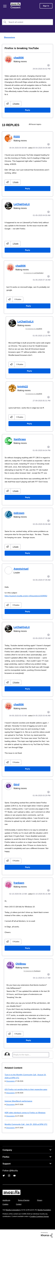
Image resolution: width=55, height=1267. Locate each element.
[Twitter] (4, 1197)
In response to (35, 276)
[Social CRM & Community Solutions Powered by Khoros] (46, 1261)
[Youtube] (14, 1197)
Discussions (9, 37)
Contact (33, 1226)
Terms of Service (25, 1222)
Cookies (19, 1226)
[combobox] (27, 22)
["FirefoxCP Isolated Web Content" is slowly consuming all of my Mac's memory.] (51, 127)
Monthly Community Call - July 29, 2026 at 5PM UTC (27, 1146)
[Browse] (5, 6)
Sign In (46, 6)
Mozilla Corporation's (14, 1231)
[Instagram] (9, 1197)
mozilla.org (7, 1222)
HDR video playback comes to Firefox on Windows (26, 1134)
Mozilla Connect (15, 6)
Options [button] (51, 37)
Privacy (5, 1226)
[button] (8, 106)
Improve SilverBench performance (19, 1122)
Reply (27, 113)
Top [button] (3, 1260)
